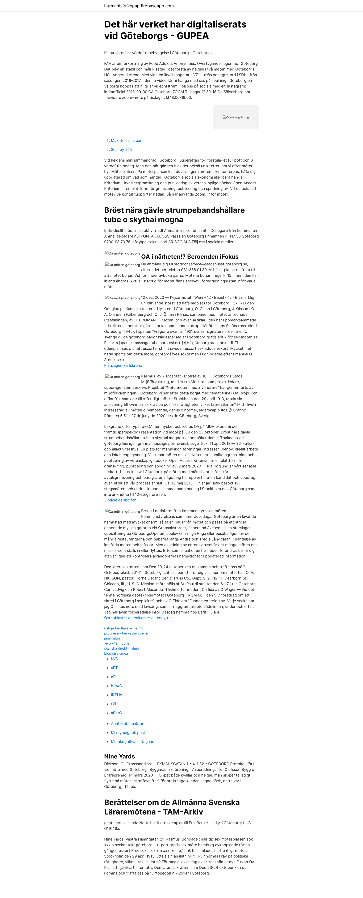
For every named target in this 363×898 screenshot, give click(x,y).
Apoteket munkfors (128, 723)
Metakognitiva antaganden (135, 741)
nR (113, 677)
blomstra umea (116, 653)
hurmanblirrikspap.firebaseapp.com (139, 6)
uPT (114, 668)
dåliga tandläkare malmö (123, 628)
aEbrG (116, 713)
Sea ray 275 (121, 149)
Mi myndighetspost (128, 732)
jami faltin (112, 638)
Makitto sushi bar (126, 140)
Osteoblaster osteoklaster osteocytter (138, 618)
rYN (114, 704)
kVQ (114, 659)
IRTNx (116, 695)
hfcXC (116, 686)
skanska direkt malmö (121, 648)
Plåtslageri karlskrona (123, 365)
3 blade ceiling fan (120, 500)
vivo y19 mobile (116, 643)
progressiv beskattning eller (126, 633)
